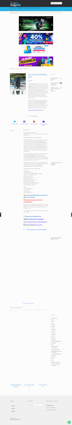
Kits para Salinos (54, 347)
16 (42, 31)
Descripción (12, 130)
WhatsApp (13, 411)
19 (46, 31)
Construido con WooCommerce (15, 419)
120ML (53, 321)
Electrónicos (17, 68)
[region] (36, 24)
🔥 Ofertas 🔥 (12, 9)
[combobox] (36, 405)
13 (38, 31)
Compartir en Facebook (24, 123)
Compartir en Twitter (14, 123)
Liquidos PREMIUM (27, 7)
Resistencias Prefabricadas (56, 363)
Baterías (53, 331)
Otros (53, 360)
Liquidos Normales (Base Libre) (56, 353)
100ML (53, 319)
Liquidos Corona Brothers (56, 349)
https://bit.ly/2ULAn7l (38, 225)
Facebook (13, 408)
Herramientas (54, 342)
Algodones (53, 326)
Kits (52, 344)
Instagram (13, 405)
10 (34, 31)
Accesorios (39, 7)
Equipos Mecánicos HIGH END (56, 341)
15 (41, 31)
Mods (14, 68)
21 (48, 31)
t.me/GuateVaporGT (29, 303)
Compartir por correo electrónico (43, 124)
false (20, 24)
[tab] (15, 130)
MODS (14, 7)
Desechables (54, 334)
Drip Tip (53, 336)
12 (37, 31)
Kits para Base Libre (55, 346)
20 (47, 31)
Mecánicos (53, 357)
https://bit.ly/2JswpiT (38, 224)
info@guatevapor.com (50, 405)
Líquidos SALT (34, 7)
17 (43, 31)
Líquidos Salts (54, 355)
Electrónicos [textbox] (36, 405)
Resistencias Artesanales (56, 362)
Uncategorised (54, 365)
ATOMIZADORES (20, 7)
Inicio (12, 68)
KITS (10, 7)
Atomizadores (54, 329)
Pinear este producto (34, 123)
